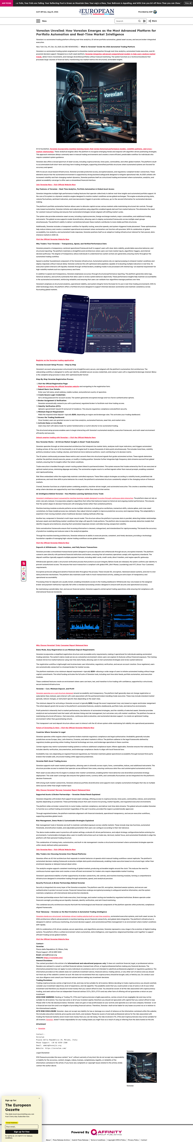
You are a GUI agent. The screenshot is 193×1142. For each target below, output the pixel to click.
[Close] (39, 1098)
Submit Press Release (80, 1140)
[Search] (139, 21)
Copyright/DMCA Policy (116, 1140)
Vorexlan (41, 1028)
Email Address (11, 1123)
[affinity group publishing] (23, 573)
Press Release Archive (61, 1140)
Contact (144, 1140)
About (48, 1140)
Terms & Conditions (98, 1140)
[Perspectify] (23, 568)
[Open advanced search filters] (144, 21)
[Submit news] (23, 563)
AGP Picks (6, 3)
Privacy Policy (133, 1140)
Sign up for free (21, 1131)
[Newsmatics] (23, 578)
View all (188, 3)
